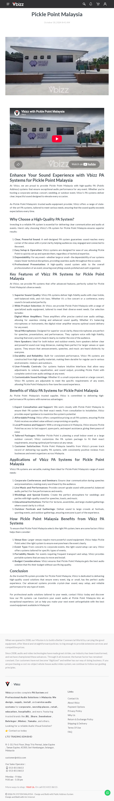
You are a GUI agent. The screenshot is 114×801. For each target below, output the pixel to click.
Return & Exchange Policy (80, 719)
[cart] (98, 4)
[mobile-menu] (8, 4)
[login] (105, 4)
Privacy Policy (75, 711)
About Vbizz (74, 702)
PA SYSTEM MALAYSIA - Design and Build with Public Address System (43, 794)
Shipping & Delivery (77, 723)
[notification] (90, 4)
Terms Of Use (74, 727)
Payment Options (76, 706)
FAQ (70, 731)
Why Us (71, 715)
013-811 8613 (16, 767)
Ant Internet (29, 797)
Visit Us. (30, 787)
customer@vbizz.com (15, 757)
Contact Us (73, 698)
